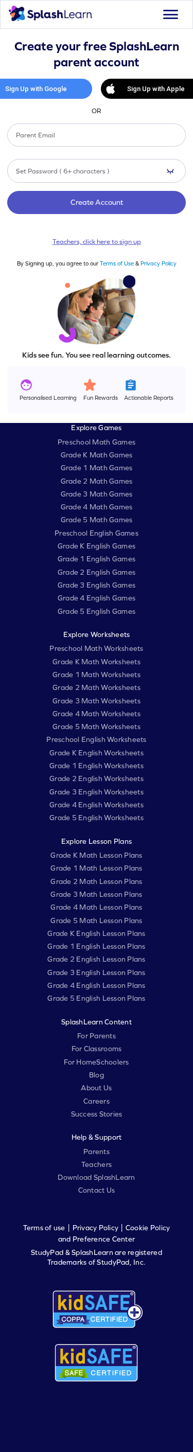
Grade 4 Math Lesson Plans (96, 907)
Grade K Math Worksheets (96, 662)
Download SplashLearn (96, 1177)
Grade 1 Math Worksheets (96, 674)
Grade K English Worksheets (96, 753)
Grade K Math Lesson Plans (96, 855)
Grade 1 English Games (96, 559)
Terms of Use (117, 263)
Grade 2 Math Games (97, 481)
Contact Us (96, 1190)
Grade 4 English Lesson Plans (96, 985)
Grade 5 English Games (96, 611)
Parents (96, 1151)
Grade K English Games (96, 546)
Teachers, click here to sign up (96, 241)
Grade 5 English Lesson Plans (96, 998)
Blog (96, 1075)
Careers (96, 1101)
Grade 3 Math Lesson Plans (96, 894)
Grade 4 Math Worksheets (96, 714)
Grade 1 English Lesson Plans (96, 946)
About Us (96, 1088)
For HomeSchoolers (96, 1062)
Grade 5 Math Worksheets (96, 726)
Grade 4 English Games (96, 598)
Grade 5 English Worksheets (96, 817)
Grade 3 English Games (96, 585)
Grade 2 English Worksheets (96, 778)
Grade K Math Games (97, 455)
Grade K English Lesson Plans (96, 933)
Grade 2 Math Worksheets (96, 687)
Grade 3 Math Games (97, 494)
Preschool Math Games (96, 442)
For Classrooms (97, 1048)
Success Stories (96, 1114)
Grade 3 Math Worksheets (96, 701)
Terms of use (44, 1228)
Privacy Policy (159, 263)
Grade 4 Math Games (97, 507)
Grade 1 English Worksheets (96, 766)
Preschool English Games (96, 533)
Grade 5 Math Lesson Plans (96, 920)
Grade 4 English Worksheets (96, 805)
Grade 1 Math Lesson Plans (96, 868)
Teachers (96, 1164)
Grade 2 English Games (96, 572)
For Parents (96, 1036)
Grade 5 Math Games (97, 520)
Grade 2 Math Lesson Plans (96, 881)
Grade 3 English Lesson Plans (96, 972)
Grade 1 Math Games (97, 468)
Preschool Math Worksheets (96, 648)
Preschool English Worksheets (96, 739)
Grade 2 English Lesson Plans (96, 959)
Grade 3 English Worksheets (96, 792)
